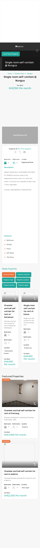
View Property (10, 300)
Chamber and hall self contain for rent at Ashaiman (9, 311)
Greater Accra (19, 74)
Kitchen (9, 244)
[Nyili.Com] (20, 48)
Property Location (23, 280)
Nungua (30, 74)
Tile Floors (10, 257)
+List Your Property (10, 54)
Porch (9, 249)
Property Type (8, 280)
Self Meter (10, 253)
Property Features (23, 274)
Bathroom (10, 240)
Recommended (9, 274)
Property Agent (23, 285)
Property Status (9, 285)
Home (10, 74)
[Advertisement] (20, 21)
